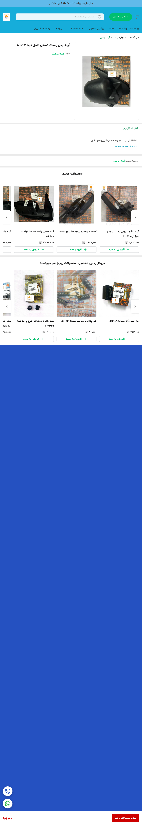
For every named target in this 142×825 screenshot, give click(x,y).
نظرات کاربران (130, 128)
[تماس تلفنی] (7, 791)
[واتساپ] (7, 803)
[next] (7, 217)
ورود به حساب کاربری (125, 146)
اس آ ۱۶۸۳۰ (133, 37)
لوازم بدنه (118, 37)
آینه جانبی (104, 37)
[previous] (135, 217)
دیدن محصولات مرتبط (125, 818)
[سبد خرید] (137, 17)
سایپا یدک (58, 53)
